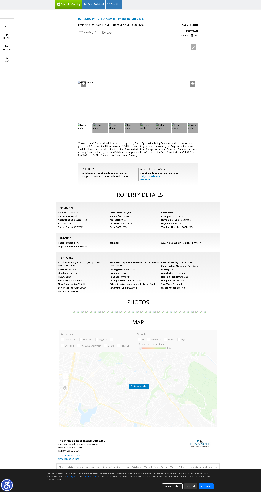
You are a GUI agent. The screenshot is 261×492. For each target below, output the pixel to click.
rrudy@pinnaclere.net (150, 176)
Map (7, 61)
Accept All (206, 486)
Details (6, 38)
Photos (7, 49)
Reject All (191, 486)
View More (145, 179)
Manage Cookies (172, 486)
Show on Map (140, 386)
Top (7, 26)
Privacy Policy (73, 476)
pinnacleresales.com (68, 458)
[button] (7, 485)
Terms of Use (90, 476)
